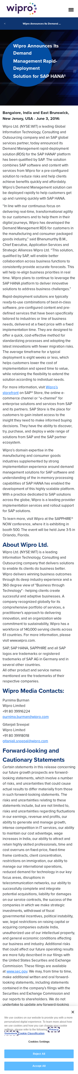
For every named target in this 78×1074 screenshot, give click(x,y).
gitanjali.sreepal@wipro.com (25, 741)
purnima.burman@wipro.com (26, 716)
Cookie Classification (31, 1033)
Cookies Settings (39, 1041)
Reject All (39, 1053)
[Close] (73, 1012)
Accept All (39, 1065)
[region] (39, 1040)
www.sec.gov (16, 971)
